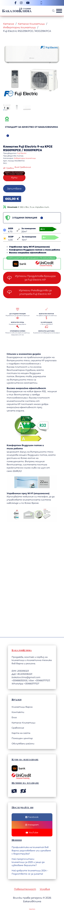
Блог (14, 717)
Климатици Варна (22, 707)
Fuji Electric (28, 146)
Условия (45, 889)
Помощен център (22, 738)
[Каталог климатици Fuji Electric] (49, 47)
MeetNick (32, 909)
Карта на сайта (21, 733)
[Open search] (53, 11)
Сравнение (18, 727)
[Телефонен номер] (41, 3)
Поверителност (25, 889)
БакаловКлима (17, 11)
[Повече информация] (7, 135)
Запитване (14, 188)
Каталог (8, 23)
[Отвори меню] (59, 11)
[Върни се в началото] (45, 906)
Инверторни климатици (19, 27)
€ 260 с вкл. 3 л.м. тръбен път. (28, 207)
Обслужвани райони (23, 743)
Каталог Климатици (31, 23)
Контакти (18, 712)
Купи (14, 177)
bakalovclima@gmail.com (26, 677)
